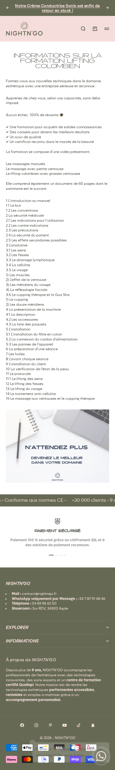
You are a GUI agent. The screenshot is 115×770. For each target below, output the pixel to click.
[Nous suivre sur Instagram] (36, 725)
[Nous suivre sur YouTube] (64, 725)
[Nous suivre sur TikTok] (78, 725)
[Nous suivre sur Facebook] (22, 725)
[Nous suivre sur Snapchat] (93, 725)
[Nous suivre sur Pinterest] (50, 725)
